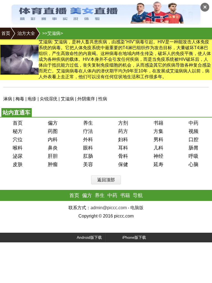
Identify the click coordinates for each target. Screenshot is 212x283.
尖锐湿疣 (48, 98)
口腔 (193, 139)
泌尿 (18, 156)
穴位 (18, 139)
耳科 (123, 148)
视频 (193, 131)
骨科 (123, 156)
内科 (53, 139)
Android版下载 (89, 237)
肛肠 (88, 156)
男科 (158, 139)
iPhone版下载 (134, 237)
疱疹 (32, 98)
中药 (193, 123)
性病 (102, 98)
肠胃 (193, 148)
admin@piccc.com (109, 207)
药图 (53, 131)
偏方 (53, 123)
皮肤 (18, 164)
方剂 (123, 123)
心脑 (193, 164)
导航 (138, 195)
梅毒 (19, 98)
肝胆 (53, 156)
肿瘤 (53, 164)
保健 (123, 164)
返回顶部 (106, 179)
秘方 (18, 131)
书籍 (158, 123)
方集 (158, 131)
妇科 (123, 139)
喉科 (18, 148)
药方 (123, 131)
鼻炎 (53, 148)
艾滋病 (67, 98)
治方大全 (26, 33)
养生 (88, 123)
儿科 (158, 148)
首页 (5, 33)
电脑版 (137, 207)
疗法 (88, 131)
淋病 (7, 98)
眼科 (88, 148)
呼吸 (193, 156)
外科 (88, 139)
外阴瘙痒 (86, 98)
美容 (88, 164)
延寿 (158, 164)
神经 (158, 156)
